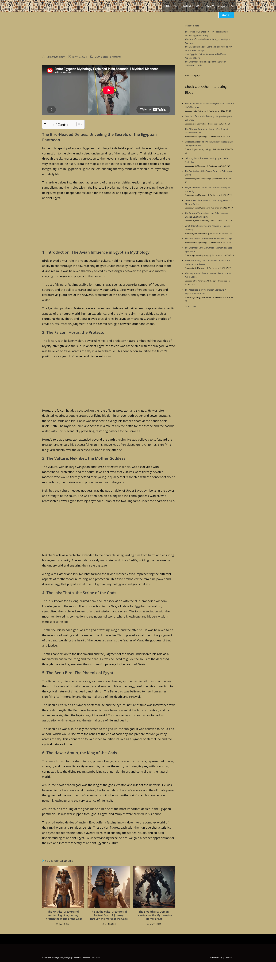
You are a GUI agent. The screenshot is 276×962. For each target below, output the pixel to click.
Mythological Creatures (108, 56)
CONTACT (229, 957)
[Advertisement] (108, 31)
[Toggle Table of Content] (77, 124)
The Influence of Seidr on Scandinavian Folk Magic (208, 238)
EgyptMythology (55, 56)
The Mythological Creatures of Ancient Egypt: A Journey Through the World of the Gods (109, 915)
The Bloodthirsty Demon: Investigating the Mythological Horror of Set (154, 915)
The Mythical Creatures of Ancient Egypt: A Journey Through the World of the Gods (63, 915)
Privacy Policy (216, 957)
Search (226, 15)
